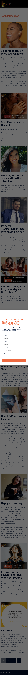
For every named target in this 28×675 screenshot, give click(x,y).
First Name (5, 335)
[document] (14, 337)
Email (3, 353)
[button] (26, 311)
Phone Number (6, 347)
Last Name (5, 341)
